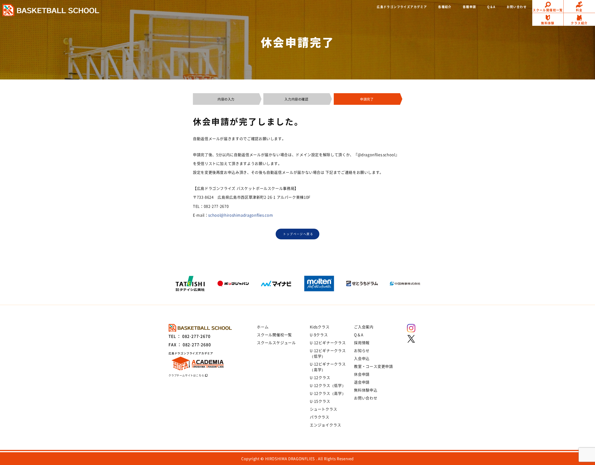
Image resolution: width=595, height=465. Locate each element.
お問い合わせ (365, 398)
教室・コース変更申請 (373, 366)
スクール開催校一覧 (274, 334)
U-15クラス (320, 401)
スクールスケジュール (276, 342)
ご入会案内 (364, 327)
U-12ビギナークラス (328, 342)
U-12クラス (320, 377)
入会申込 (362, 358)
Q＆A (358, 334)
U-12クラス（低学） (328, 385)
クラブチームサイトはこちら (186, 375)
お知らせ (362, 350)
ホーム (262, 327)
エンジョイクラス (325, 425)
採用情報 (362, 342)
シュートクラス (323, 409)
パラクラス (319, 417)
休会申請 (362, 374)
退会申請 (362, 382)
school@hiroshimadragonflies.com (240, 215)
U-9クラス (319, 334)
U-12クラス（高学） (328, 393)
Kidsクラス (320, 327)
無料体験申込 (365, 390)
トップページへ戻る (298, 234)
